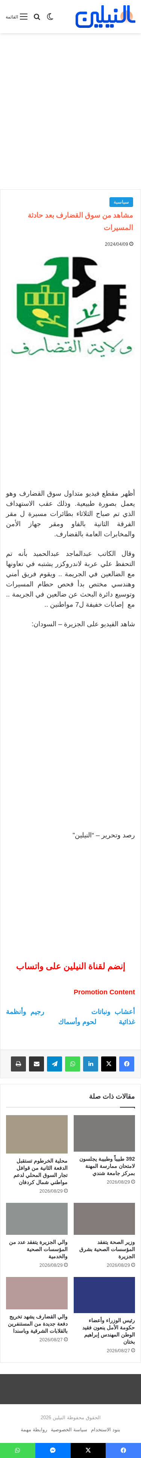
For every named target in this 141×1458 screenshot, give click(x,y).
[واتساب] (72, 1063)
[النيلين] (105, 16)
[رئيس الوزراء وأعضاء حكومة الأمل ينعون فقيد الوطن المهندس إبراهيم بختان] (104, 1295)
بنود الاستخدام (105, 1429)
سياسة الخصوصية (69, 1429)
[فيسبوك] (126, 1063)
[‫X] (108, 1063)
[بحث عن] (37, 19)
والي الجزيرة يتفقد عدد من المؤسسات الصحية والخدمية (38, 1249)
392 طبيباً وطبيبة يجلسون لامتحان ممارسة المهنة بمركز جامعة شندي (107, 1166)
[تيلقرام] (54, 1063)
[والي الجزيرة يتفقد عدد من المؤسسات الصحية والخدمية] (37, 1219)
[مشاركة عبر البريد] (36, 1063)
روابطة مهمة (34, 1429)
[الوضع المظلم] (50, 19)
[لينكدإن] (90, 1063)
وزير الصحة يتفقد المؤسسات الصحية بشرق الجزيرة (107, 1249)
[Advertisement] (70, 111)
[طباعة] (18, 1063)
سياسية (121, 202)
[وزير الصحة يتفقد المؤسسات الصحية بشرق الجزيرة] (104, 1219)
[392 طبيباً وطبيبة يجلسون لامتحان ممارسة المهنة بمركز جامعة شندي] (104, 1133)
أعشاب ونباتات (113, 1011)
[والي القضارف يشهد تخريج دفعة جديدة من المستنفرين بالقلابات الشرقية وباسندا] (37, 1293)
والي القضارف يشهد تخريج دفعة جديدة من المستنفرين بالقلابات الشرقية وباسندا (38, 1323)
